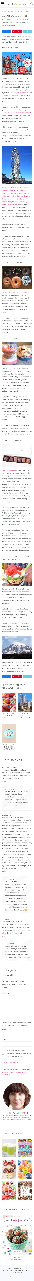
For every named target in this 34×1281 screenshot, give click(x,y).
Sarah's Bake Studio (22, 1270)
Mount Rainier (12, 205)
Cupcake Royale (14, 368)
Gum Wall (10, 196)
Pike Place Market (8, 190)
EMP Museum (18, 193)
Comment (6, 993)
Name (4, 1029)
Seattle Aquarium (23, 190)
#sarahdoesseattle (15, 96)
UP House (15, 202)
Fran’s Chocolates (9, 470)
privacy (25, 1268)
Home (4, 11)
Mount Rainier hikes (24, 213)
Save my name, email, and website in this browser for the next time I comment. (19, 1053)
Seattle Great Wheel (21, 187)
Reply (4, 782)
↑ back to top (11, 1268)
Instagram (21, 93)
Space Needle (7, 193)
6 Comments (12, 25)
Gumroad (20, 1259)
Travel (26, 11)
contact (18, 1268)
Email (4, 1040)
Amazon (13, 1259)
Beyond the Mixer (15, 11)
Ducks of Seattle (13, 199)
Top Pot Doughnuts (19, 292)
